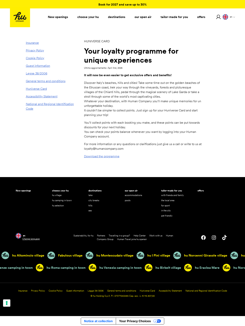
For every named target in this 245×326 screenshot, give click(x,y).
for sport (165, 205)
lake (90, 195)
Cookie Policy (35, 58)
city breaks (93, 200)
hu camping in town (62, 200)
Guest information (38, 66)
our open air (131, 190)
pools (127, 200)
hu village (56, 195)
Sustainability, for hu (83, 235)
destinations (95, 190)
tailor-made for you (171, 190)
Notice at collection (98, 321)
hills (90, 205)
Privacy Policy (35, 50)
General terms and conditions (45, 81)
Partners (101, 235)
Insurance (32, 43)
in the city (166, 210)
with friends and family (172, 195)
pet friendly (166, 215)
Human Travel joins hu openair (132, 239)
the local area (167, 200)
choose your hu (60, 190)
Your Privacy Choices (135, 321)
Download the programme (101, 156)
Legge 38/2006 (36, 73)
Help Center (140, 235)
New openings (23, 190)
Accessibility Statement (41, 96)
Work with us (155, 235)
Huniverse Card (36, 89)
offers (201, 190)
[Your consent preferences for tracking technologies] (6, 303)
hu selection (58, 205)
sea (90, 210)
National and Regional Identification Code (50, 106)
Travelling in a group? (119, 235)
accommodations (133, 195)
